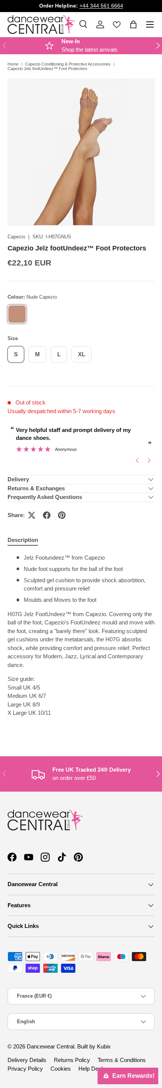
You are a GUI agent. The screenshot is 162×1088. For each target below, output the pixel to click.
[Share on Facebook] (46, 515)
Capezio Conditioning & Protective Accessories (68, 64)
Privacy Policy (25, 1068)
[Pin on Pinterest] (61, 515)
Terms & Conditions (122, 1060)
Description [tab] (23, 540)
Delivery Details (27, 1060)
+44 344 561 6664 (101, 6)
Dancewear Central (50, 1046)
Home (13, 64)
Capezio (16, 237)
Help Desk (91, 1068)
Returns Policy (72, 1060)
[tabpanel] (81, 643)
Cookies (60, 1068)
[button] (133, 24)
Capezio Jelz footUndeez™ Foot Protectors (47, 69)
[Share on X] (31, 515)
